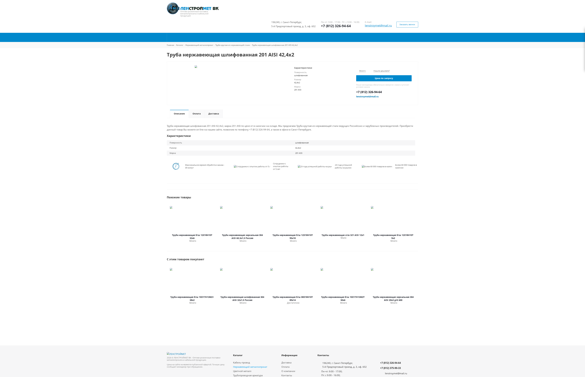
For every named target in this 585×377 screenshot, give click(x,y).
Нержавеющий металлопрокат (250, 366)
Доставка (286, 362)
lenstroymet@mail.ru (378, 25)
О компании (288, 371)
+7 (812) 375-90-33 (390, 368)
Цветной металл (242, 371)
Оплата (285, 366)
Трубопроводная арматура (248, 375)
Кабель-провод (241, 362)
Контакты (286, 375)
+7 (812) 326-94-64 (336, 25)
